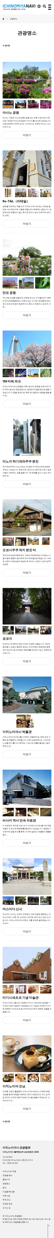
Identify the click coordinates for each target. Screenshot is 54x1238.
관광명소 (6, 1183)
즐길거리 (6, 1179)
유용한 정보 (7, 1204)
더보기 (27, 135)
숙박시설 (6, 1195)
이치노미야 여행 (9, 1171)
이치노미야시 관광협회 (17, 1147)
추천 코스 (7, 1200)
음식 (4, 1187)
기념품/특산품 (9, 1191)
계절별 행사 (7, 1175)
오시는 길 (7, 1208)
